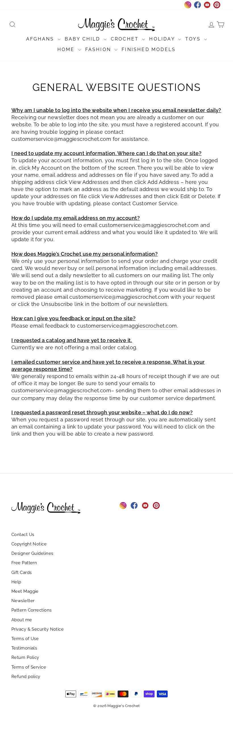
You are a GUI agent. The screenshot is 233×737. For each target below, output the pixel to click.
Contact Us (22, 534)
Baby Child (83, 39)
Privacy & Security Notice (37, 629)
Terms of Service (28, 667)
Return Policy (25, 657)
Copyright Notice (29, 544)
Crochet (126, 39)
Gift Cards (21, 572)
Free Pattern (24, 562)
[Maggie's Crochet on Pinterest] (156, 505)
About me (21, 619)
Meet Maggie (25, 591)
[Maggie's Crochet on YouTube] (145, 505)
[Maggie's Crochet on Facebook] (134, 505)
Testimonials (24, 648)
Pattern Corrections (31, 610)
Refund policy (25, 676)
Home (67, 49)
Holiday (163, 39)
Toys (194, 39)
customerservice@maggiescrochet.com (127, 326)
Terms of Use (25, 638)
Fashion (99, 49)
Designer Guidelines (32, 553)
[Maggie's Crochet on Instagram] (123, 505)
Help (16, 581)
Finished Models (149, 49)
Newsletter (23, 600)
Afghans (41, 39)
